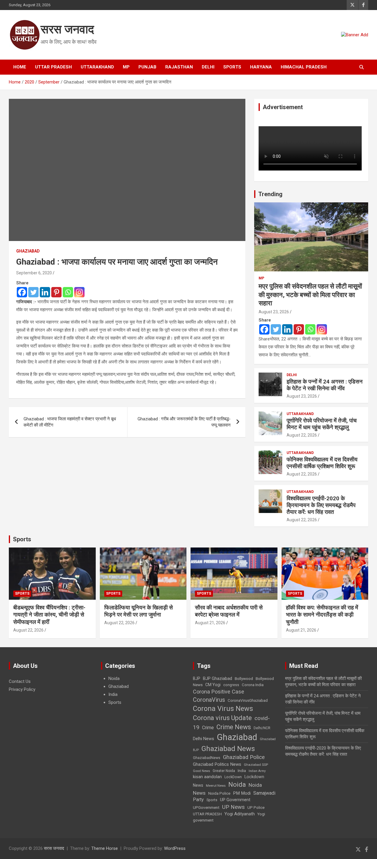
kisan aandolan (207, 776)
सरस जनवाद (67, 29)
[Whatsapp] (68, 292)
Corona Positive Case (218, 691)
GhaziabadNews (206, 758)
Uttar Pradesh (53, 67)
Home (19, 67)
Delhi (208, 67)
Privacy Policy (22, 689)
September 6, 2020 (34, 273)
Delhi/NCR (262, 728)
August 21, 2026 (210, 622)
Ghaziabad (28, 251)
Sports (232, 67)
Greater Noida (224, 771)
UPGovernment (206, 807)
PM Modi (242, 793)
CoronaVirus (209, 699)
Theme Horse (104, 848)
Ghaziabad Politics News (217, 764)
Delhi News (203, 738)
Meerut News (216, 786)
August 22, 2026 (302, 435)
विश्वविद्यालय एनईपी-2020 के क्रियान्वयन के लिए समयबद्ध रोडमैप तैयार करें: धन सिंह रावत (321, 505)
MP (126, 67)
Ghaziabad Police (244, 757)
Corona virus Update (222, 718)
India (113, 694)
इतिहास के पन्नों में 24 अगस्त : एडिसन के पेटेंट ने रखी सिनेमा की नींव (325, 385)
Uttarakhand (97, 67)
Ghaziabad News (228, 748)
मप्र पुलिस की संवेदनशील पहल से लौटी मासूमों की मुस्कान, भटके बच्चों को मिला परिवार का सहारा (310, 295)
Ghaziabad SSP (256, 765)
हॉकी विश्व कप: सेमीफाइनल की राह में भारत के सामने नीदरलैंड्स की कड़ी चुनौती (322, 614)
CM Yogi (213, 684)
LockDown (233, 777)
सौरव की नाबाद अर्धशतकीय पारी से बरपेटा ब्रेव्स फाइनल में (229, 611)
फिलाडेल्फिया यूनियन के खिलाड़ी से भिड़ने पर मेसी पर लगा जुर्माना (138, 611)
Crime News (233, 727)
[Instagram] (79, 292)
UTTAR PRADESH (207, 814)
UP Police (255, 807)
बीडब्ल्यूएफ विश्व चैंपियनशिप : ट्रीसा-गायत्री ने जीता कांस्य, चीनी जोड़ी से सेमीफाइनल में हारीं (49, 614)
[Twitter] (33, 292)
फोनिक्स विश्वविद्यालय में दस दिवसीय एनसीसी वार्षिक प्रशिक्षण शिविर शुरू (322, 463)
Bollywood (244, 678)
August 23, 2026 (274, 311)
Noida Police (219, 793)
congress (231, 685)
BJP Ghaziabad (217, 678)
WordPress (175, 848)
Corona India (253, 685)
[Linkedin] (45, 292)
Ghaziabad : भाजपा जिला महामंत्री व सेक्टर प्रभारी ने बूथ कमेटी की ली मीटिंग (70, 422)
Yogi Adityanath (239, 814)
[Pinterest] (56, 292)
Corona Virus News (223, 708)
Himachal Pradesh (304, 67)
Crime (208, 727)
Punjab (147, 67)
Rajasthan (179, 67)
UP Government (235, 799)
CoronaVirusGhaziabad (248, 700)
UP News (233, 807)
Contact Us (20, 681)
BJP (196, 678)
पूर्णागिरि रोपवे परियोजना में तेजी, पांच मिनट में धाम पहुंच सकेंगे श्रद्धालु (322, 424)
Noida (114, 678)
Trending (270, 194)
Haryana (261, 67)
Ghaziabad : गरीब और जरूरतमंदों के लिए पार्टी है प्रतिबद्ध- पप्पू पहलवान (184, 422)
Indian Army (257, 771)
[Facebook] (22, 292)
